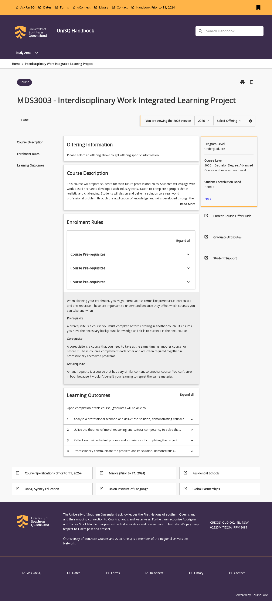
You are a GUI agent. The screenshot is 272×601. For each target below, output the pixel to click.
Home (16, 64)
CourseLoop (260, 595)
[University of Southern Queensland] (31, 33)
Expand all (183, 241)
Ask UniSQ (27, 7)
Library (103, 7)
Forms (64, 7)
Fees (207, 199)
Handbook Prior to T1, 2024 (155, 7)
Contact (122, 7)
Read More (187, 204)
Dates (47, 7)
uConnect (84, 7)
